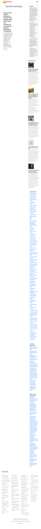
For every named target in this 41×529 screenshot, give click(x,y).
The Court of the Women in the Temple (33, 301)
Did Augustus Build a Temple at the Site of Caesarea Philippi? (34, 365)
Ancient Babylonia (33, 196)
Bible (31, 219)
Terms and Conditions (25, 521)
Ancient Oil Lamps (33, 205)
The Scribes (32, 339)
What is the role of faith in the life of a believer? (33, 456)
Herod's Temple (33, 239)
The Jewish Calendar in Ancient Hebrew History (33, 315)
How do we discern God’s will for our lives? (33, 413)
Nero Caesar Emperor (34, 264)
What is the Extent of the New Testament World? (34, 348)
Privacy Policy (18, 521)
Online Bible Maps (33, 266)
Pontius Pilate (32, 276)
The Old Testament (33, 327)
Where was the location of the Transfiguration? (33, 383)
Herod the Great (33, 237)
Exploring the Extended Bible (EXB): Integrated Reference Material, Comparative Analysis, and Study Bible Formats (33, 407)
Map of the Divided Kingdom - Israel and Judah (33, 254)
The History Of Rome (34, 310)
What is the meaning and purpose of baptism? (33, 460)
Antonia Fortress (33, 206)
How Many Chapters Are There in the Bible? (33, 464)
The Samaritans (33, 337)
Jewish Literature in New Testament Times (33, 245)
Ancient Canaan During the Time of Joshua (33, 199)
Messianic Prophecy (33, 262)
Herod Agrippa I (33, 233)
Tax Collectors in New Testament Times (33, 285)
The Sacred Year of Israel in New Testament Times (33, 335)
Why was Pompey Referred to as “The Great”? (33, 352)
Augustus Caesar (33, 214)
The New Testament (34, 325)
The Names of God (33, 323)
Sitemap (13, 521)
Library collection (33, 247)
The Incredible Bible (33, 312)
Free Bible (18, 519)
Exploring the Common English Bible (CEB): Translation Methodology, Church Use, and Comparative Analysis (34, 437)
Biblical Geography (33, 220)
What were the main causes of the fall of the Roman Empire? (33, 375)
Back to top (20, 523)
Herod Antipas (32, 235)
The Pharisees (32, 331)
